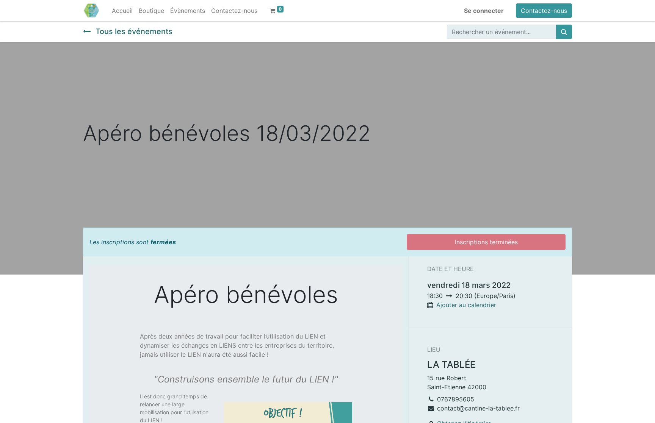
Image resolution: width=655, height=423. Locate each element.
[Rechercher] (564, 32)
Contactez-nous (544, 10)
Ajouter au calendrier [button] (466, 305)
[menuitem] (122, 10)
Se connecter (484, 10)
